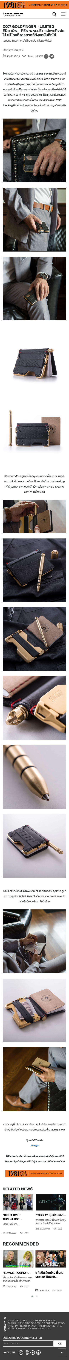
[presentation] (5, 1203)
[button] (32, 1296)
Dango (34, 1145)
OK (60, 1343)
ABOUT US (9, 1352)
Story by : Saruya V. (13, 50)
